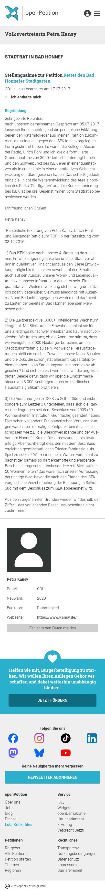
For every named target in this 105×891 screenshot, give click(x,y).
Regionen (13, 870)
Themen (12, 865)
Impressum (67, 865)
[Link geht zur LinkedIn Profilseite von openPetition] (92, 738)
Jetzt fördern (52, 700)
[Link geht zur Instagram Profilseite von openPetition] (39, 738)
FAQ (60, 802)
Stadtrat (17, 57)
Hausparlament (70, 819)
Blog (9, 813)
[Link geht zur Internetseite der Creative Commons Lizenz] (8, 885)
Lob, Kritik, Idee (18, 824)
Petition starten (18, 859)
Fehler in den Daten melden (52, 628)
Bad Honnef (49, 57)
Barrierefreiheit (69, 870)
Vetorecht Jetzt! (70, 830)
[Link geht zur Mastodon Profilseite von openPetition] (13, 752)
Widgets (64, 808)
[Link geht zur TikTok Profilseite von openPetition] (66, 738)
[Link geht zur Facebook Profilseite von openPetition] (13, 738)
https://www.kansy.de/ (57, 617)
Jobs (9, 808)
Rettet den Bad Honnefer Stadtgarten (49, 78)
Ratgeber (12, 848)
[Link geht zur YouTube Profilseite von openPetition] (66, 752)
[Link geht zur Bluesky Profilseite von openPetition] (39, 752)
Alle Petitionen (17, 853)
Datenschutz (68, 859)
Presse (10, 819)
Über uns (12, 802)
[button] (87, 13)
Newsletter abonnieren (52, 777)
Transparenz (68, 848)
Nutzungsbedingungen (76, 853)
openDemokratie (71, 813)
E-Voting (64, 824)
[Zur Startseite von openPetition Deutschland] (32, 13)
